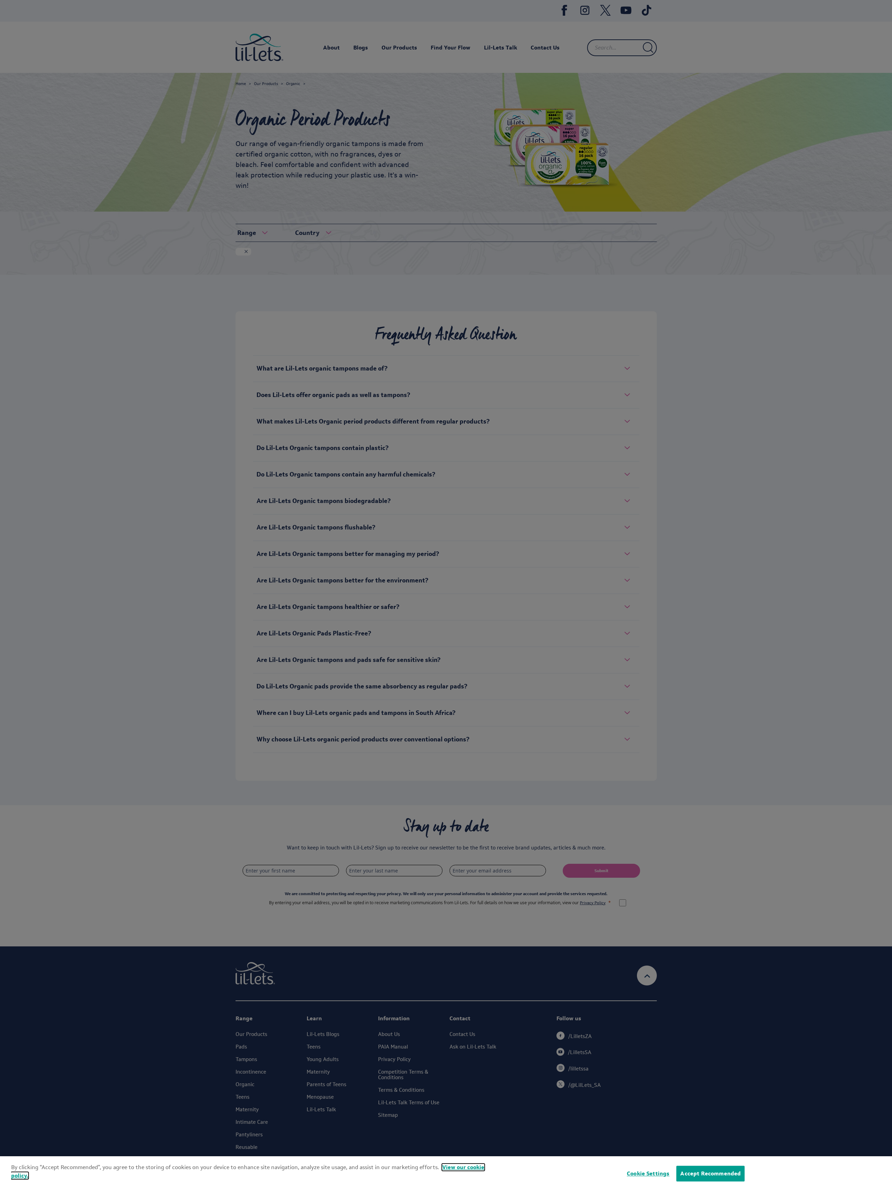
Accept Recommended (710, 1173)
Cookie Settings (648, 1173)
